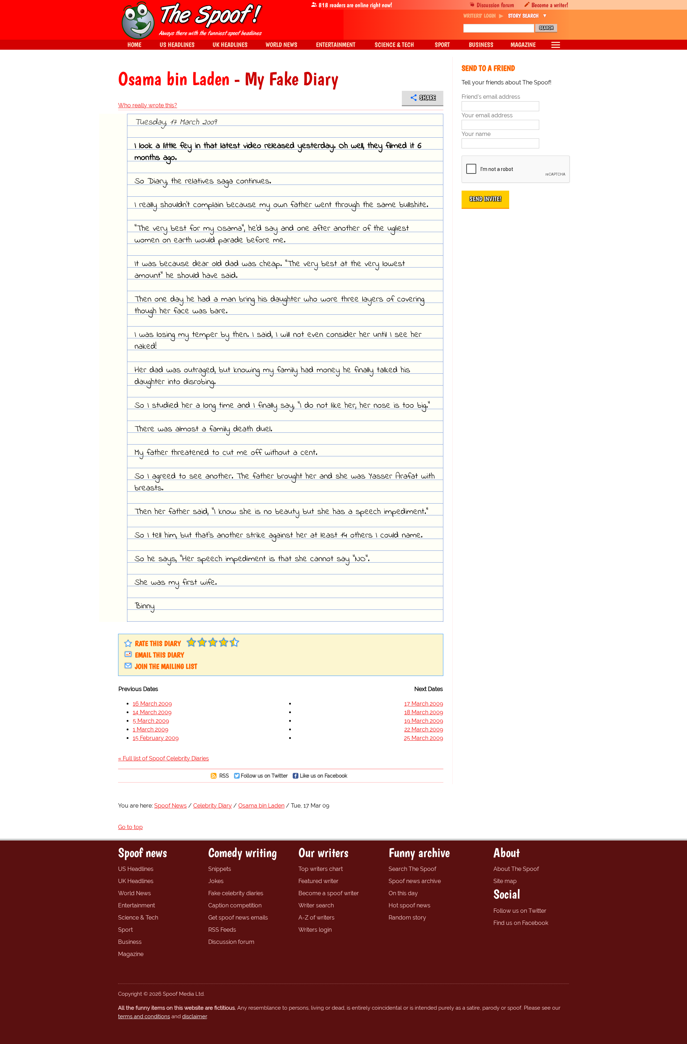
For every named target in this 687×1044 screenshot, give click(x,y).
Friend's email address (491, 96)
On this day (403, 893)
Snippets (219, 869)
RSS (223, 776)
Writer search (316, 905)
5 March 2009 (151, 720)
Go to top (130, 827)
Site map (505, 881)
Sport (125, 929)
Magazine (130, 954)
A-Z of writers (316, 917)
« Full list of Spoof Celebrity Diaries (163, 758)
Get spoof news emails (238, 917)
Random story (407, 917)
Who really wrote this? (147, 105)
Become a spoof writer (328, 893)
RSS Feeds (222, 929)
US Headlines (136, 869)
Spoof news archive (415, 881)
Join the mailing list (166, 666)
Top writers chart (320, 869)
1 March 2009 (150, 729)
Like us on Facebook (323, 776)
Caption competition (235, 905)
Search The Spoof (412, 869)
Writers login (315, 929)
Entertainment (136, 905)
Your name (476, 134)
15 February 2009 (156, 738)
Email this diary (159, 655)
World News (134, 893)
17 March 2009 (423, 703)
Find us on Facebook (520, 923)
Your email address (487, 115)
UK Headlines (136, 881)
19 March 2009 (423, 720)
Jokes (216, 881)
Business (130, 941)
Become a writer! (549, 5)
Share (427, 98)
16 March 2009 (152, 703)
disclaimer (194, 1016)
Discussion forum (495, 5)
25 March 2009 (423, 738)
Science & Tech (138, 917)
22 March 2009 (423, 729)
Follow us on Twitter (264, 776)
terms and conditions (144, 1016)
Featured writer (318, 881)
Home (134, 44)
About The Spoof (516, 869)
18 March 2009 (423, 712)
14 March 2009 (152, 712)
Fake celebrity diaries (235, 893)
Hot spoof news (409, 905)
